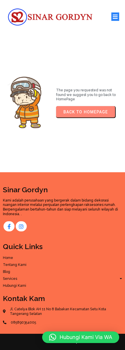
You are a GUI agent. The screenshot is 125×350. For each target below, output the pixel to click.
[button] (80, 337)
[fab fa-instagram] (21, 226)
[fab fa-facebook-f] (9, 226)
